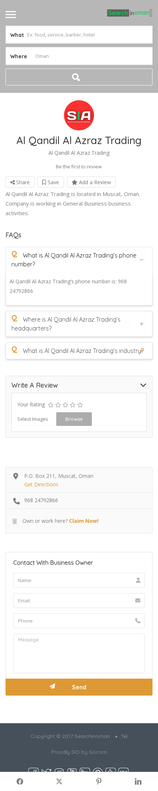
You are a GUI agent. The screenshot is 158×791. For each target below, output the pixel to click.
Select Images (32, 419)
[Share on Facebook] (20, 781)
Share (22, 182)
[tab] (79, 259)
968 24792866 (41, 500)
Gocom (98, 752)
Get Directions (41, 484)
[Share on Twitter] (59, 781)
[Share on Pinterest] (99, 781)
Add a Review (94, 182)
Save (52, 182)
